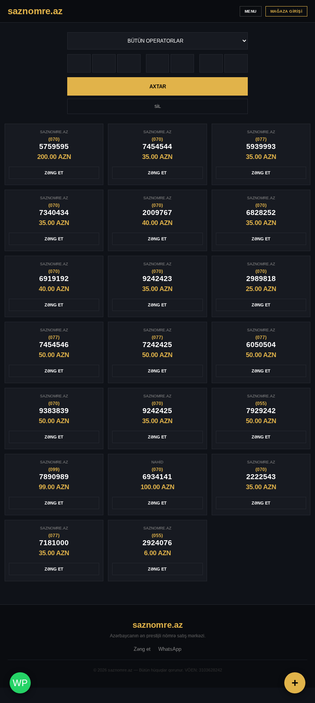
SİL (157, 106)
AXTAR (157, 86)
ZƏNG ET (54, 172)
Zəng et (142, 649)
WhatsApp (169, 649)
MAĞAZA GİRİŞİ (286, 11)
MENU (251, 11)
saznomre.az (158, 625)
